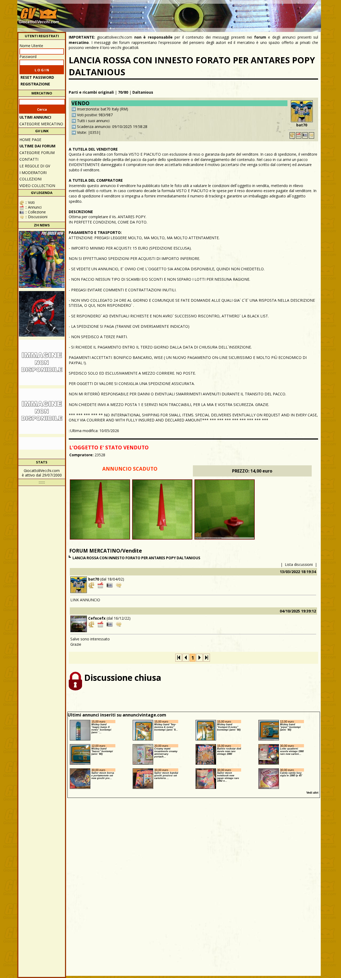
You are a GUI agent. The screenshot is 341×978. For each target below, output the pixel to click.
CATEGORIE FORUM (37, 152)
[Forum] (311, 135)
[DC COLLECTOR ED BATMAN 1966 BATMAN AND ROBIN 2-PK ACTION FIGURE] (41, 259)
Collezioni (30, 178)
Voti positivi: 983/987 (95, 114)
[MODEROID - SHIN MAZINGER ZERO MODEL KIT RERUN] (41, 314)
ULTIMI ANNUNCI (35, 117)
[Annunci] (298, 135)
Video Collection (37, 185)
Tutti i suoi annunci (93, 120)
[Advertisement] (223, 13)
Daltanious (142, 92)
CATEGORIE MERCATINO (41, 123)
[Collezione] (305, 135)
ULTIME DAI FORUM (37, 145)
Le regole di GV (34, 165)
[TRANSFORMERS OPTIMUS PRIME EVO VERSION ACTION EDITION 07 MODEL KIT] (41, 411)
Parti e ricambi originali (91, 92)
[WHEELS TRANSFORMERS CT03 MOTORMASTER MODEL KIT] (41, 362)
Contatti (28, 159)
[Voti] (292, 135)
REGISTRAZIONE (35, 83)
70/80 (123, 92)
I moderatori (33, 172)
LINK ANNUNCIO (85, 599)
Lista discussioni (299, 564)
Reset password (37, 77)
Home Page (30, 139)
